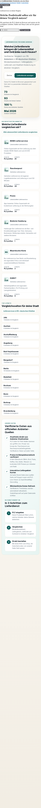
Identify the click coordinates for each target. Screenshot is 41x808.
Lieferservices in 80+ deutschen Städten (19, 311)
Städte (19, 3)
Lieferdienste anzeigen (25, 75)
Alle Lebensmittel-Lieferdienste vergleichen (20, 132)
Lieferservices (4, 3)
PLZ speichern (25, 30)
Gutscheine (24, 3)
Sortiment (13, 3)
